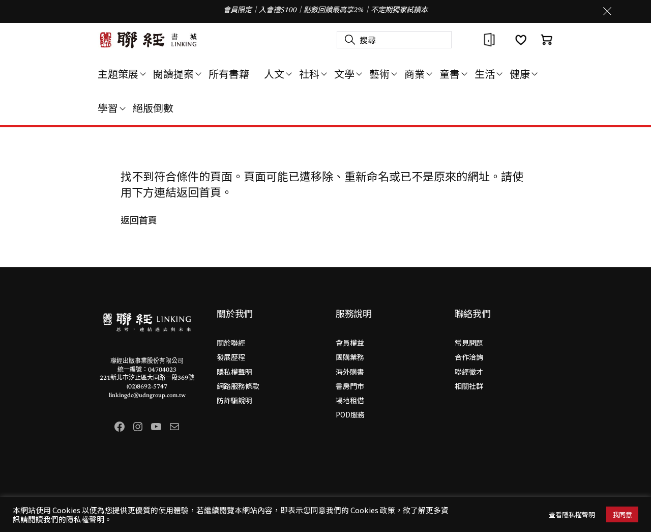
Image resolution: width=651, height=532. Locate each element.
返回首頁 (139, 219)
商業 (414, 73)
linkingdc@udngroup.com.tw (147, 396)
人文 (274, 73)
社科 (309, 73)
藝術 (379, 73)
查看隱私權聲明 (572, 514)
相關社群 (469, 386)
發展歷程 (231, 357)
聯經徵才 (469, 372)
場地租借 (350, 400)
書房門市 (350, 386)
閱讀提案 (173, 73)
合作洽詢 (469, 357)
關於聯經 (231, 343)
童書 (449, 73)
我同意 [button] (622, 514)
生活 (485, 73)
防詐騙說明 (234, 400)
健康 (520, 73)
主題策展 (118, 73)
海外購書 (350, 372)
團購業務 (350, 357)
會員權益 (350, 343)
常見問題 (469, 343)
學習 (108, 107)
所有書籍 (229, 73)
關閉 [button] (607, 11)
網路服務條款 (238, 386)
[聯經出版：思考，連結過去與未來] (148, 39)
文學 (344, 73)
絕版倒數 (153, 107)
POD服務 (350, 414)
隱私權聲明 (234, 372)
